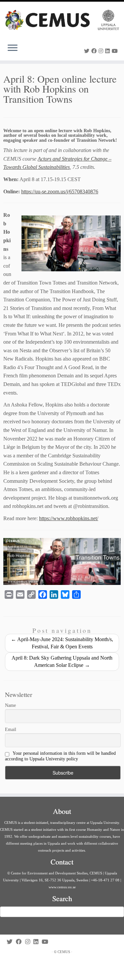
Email (10, 729)
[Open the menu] (13, 49)
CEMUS (64, 952)
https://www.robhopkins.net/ (68, 518)
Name (10, 705)
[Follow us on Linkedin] (108, 51)
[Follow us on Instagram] (102, 51)
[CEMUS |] (62, 20)
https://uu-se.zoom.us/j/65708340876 (59, 191)
